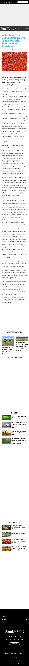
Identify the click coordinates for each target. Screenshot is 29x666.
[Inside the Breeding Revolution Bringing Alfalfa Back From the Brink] (8, 345)
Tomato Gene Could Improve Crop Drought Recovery (18, 541)
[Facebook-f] (2, 2)
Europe (4, 619)
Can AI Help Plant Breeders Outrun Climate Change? (18, 527)
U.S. (16, 28)
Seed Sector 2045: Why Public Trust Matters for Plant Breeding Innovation (19, 548)
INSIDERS (14, 413)
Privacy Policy (14, 657)
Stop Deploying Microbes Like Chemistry (18, 417)
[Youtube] (11, 2)
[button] (27, 28)
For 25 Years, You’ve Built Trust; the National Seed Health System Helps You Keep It (19, 425)
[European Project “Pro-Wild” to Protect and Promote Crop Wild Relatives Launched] (22, 340)
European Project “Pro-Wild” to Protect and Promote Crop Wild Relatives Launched (22, 346)
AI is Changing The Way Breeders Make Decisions (18, 534)
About (6, 653)
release (22, 203)
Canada (4, 616)
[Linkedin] (9, 2)
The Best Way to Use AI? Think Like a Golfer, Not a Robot (19, 433)
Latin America (6, 623)
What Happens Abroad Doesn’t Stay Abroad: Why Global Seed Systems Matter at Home (19, 441)
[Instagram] (7, 2)
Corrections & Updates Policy (15, 661)
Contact (20, 653)
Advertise (13, 653)
